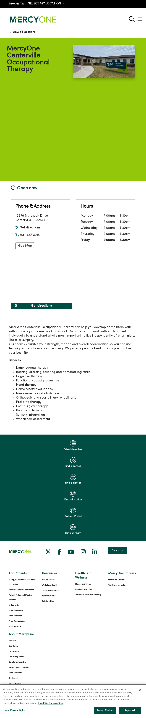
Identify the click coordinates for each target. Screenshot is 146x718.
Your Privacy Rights (15, 710)
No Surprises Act (15, 626)
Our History (13, 646)
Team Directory (15, 673)
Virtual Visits (14, 605)
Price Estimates (15, 616)
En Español (13, 678)
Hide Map (24, 245)
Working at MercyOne (117, 585)
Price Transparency (17, 621)
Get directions (30, 227)
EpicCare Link (48, 601)
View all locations (24, 32)
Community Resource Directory (88, 595)
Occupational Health (50, 590)
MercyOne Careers (116, 580)
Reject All (130, 710)
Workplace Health (49, 585)
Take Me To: (16, 4)
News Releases (48, 580)
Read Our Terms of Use (50, 703)
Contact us (117, 550)
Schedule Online (16, 610)
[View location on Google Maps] (41, 278)
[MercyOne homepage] (34, 23)
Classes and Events (83, 584)
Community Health (16, 657)
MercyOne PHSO (49, 596)
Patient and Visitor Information (21, 590)
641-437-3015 (30, 235)
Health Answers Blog (83, 589)
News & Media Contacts (18, 667)
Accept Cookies (105, 710)
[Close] (140, 690)
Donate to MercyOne (17, 662)
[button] (140, 18)
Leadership (14, 651)
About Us (12, 641)
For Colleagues (15, 683)
